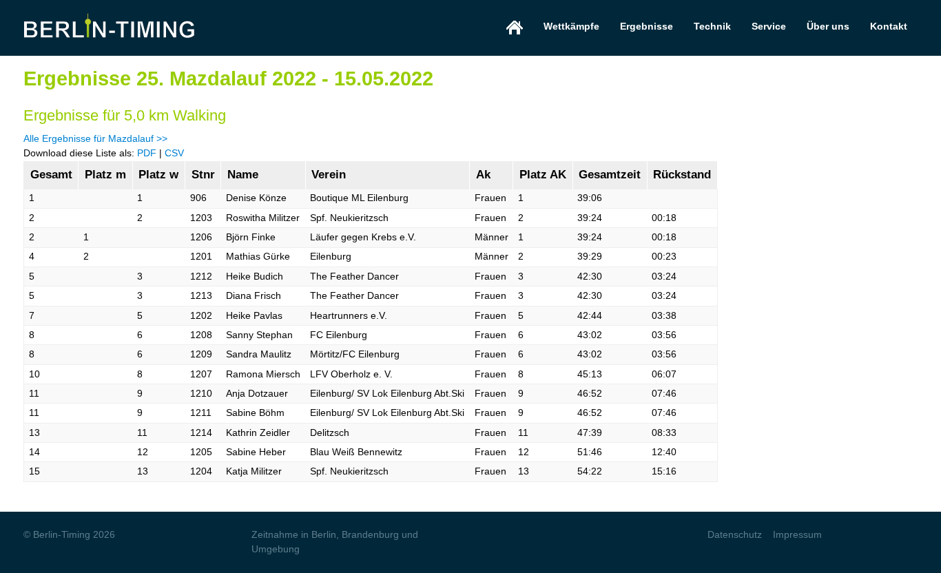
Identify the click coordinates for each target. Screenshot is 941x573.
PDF (146, 152)
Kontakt (888, 26)
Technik (712, 26)
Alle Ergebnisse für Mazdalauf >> (95, 138)
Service (769, 26)
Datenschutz (734, 534)
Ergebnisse (646, 26)
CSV (174, 152)
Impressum (797, 534)
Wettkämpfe (571, 26)
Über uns (828, 26)
